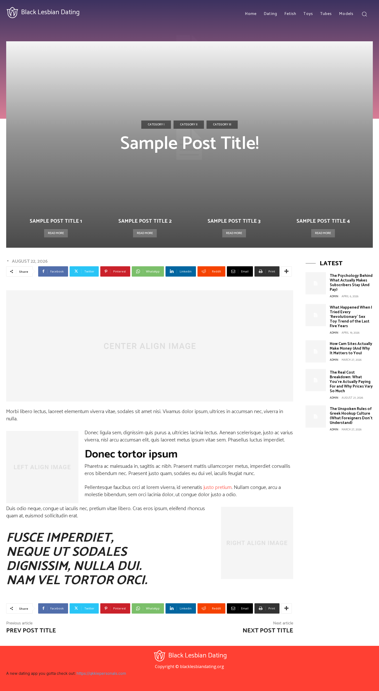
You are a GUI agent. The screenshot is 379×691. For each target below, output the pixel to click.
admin (334, 296)
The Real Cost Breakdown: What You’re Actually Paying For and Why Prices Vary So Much (351, 381)
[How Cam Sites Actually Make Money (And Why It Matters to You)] (316, 351)
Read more (56, 233)
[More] (286, 271)
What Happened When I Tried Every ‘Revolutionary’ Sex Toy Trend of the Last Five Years (351, 316)
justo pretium (217, 487)
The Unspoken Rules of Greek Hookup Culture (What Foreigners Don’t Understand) (351, 416)
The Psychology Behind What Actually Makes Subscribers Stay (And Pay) (351, 282)
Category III (222, 124)
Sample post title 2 (145, 221)
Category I (156, 124)
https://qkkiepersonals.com (101, 673)
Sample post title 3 (234, 221)
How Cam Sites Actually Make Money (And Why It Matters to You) (351, 348)
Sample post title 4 (323, 221)
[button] (364, 14)
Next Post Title (268, 631)
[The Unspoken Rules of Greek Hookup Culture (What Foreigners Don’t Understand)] (316, 416)
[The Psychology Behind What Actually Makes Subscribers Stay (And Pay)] (316, 283)
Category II (188, 124)
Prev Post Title (31, 631)
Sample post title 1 (56, 221)
